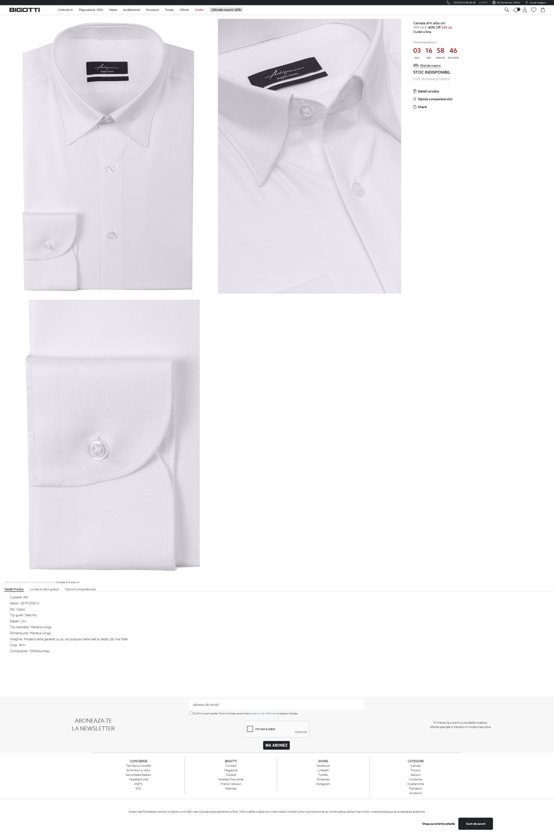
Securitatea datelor (138, 775)
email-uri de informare (263, 713)
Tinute (169, 10)
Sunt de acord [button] (475, 824)
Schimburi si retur (138, 770)
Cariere (231, 775)
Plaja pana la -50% (91, 10)
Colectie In (65, 10)
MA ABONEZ (276, 745)
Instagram (323, 784)
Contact (231, 766)
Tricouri (415, 770)
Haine (113, 10)
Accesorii (152, 10)
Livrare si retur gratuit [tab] (44, 589)
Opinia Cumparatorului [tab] (80, 589)
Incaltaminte (131, 10)
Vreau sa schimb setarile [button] (438, 824)
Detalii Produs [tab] (14, 589)
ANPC (138, 784)
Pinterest (323, 779)
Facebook (323, 766)
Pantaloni (415, 788)
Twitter (323, 775)
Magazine (230, 770)
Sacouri (416, 775)
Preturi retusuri (231, 784)
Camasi (416, 766)
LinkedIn (323, 770)
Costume (415, 779)
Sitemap (231, 788)
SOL (138, 788)
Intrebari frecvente (231, 779)
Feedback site (138, 779)
